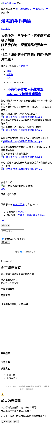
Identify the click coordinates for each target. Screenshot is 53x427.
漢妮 (3, 189)
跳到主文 (5, 28)
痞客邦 (16, 204)
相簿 (9, 71)
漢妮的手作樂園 (16, 21)
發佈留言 (5, 242)
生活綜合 (23, 66)
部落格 (10, 74)
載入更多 (5, 225)
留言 (22, 204)
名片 (9, 78)
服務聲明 (29, 389)
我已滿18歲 (6, 422)
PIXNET (13, 386)
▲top (3, 220)
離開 (15, 422)
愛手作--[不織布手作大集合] (31, 215)
